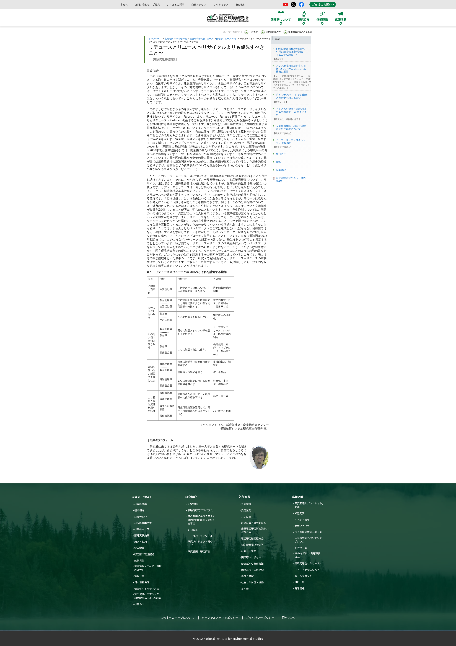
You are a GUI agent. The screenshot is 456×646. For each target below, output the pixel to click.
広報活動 (169, 38)
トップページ (155, 38)
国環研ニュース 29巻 (226, 38)
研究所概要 (140, 504)
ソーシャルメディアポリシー (220, 617)
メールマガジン (303, 576)
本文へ (124, 4)
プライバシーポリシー (260, 617)
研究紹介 (191, 497)
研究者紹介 (140, 516)
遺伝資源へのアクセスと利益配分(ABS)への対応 (148, 596)
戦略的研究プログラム (200, 510)
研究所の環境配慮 (144, 554)
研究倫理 (139, 604)
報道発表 (300, 513)
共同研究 (246, 516)
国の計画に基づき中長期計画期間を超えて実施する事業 (201, 519)
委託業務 (246, 510)
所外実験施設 (141, 535)
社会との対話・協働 (252, 582)
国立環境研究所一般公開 (308, 532)
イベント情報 (302, 519)
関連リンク (288, 617)
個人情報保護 (141, 582)
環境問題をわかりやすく (308, 563)
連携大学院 (247, 576)
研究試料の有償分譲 (252, 563)
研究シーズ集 (248, 551)
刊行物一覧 (181, 38)
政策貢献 (139, 560)
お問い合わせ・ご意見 (147, 4)
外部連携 (244, 497)
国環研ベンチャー (251, 557)
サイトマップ (220, 4)
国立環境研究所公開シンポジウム (308, 539)
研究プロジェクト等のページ (201, 543)
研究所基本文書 (143, 523)
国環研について (142, 497)
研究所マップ (141, 529)
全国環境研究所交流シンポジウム (255, 530)
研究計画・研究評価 (199, 551)
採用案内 (139, 548)
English (240, 4)
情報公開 (139, 576)
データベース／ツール (200, 536)
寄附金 (245, 588)
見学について (302, 526)
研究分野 (193, 504)
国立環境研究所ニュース (201, 38)
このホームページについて (177, 617)
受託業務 (246, 504)
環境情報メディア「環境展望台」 (148, 568)
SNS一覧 (299, 582)
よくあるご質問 (175, 4)
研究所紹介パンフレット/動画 (309, 505)
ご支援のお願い (322, 4)
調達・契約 (140, 541)
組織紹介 (139, 510)
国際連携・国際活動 (252, 570)
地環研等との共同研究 (253, 523)
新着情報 (300, 588)
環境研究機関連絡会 (252, 538)
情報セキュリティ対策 (146, 588)
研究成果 (193, 529)
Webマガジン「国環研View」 (307, 555)
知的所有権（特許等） (253, 544)
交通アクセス (198, 4)
